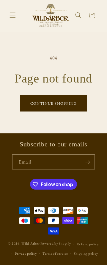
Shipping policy (86, 253)
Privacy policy (26, 253)
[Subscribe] (87, 161)
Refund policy (88, 244)
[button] (12, 15)
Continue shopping (53, 103)
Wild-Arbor (30, 243)
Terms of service (55, 253)
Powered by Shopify (55, 243)
